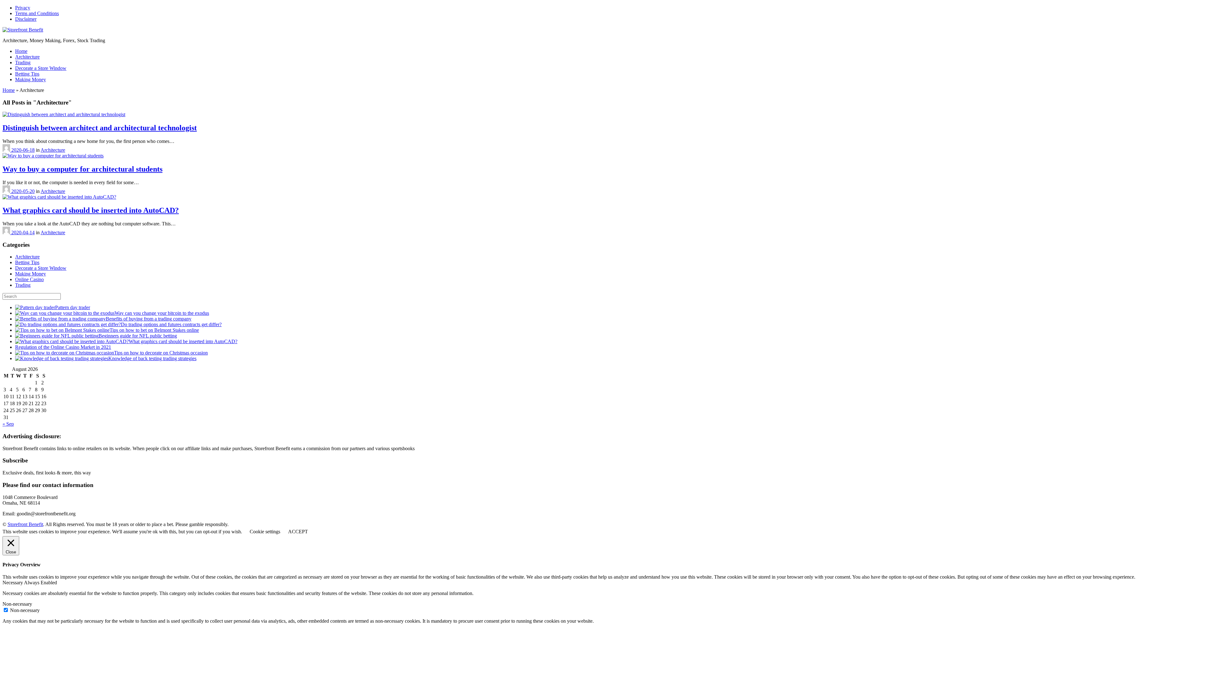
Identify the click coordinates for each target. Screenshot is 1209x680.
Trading (23, 62)
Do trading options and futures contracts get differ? (171, 324)
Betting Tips (27, 73)
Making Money (30, 79)
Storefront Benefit (25, 524)
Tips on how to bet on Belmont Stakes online (154, 330)
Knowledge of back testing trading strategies (152, 358)
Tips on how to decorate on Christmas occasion (161, 352)
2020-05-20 (23, 191)
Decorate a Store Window (40, 68)
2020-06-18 (23, 150)
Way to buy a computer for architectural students (82, 169)
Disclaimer (26, 19)
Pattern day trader (72, 307)
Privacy (22, 7)
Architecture (27, 57)
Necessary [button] (13, 582)
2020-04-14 (23, 232)
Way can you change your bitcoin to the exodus (162, 313)
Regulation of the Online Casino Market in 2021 (63, 347)
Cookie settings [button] (265, 531)
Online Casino (29, 279)
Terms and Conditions (37, 13)
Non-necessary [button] (17, 604)
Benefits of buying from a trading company (148, 318)
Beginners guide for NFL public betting (138, 335)
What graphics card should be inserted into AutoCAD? (91, 210)
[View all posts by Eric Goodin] (7, 150)
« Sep (8, 424)
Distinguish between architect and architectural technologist (100, 128)
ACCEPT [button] (298, 531)
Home (21, 51)
